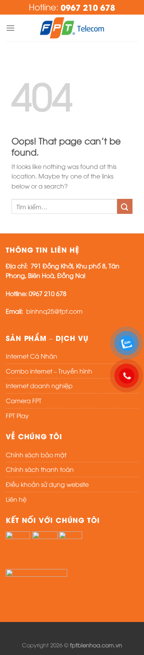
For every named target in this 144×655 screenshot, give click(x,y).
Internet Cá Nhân (31, 356)
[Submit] (124, 206)
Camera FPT (23, 400)
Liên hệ (16, 499)
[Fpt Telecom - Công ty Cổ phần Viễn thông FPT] (72, 27)
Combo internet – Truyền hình (49, 371)
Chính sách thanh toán (40, 469)
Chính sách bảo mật (36, 454)
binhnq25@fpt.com (54, 311)
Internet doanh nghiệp (39, 385)
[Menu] (10, 27)
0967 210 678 (88, 7)
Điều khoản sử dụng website (47, 484)
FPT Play (17, 415)
